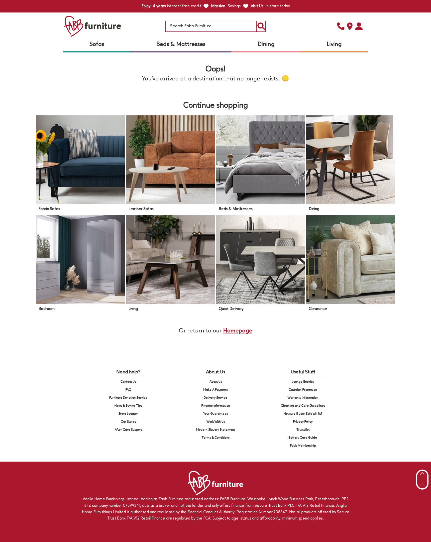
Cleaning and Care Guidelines (303, 405)
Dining (266, 44)
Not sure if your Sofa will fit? (303, 413)
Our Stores (128, 421)
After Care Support (128, 429)
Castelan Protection (303, 389)
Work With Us (216, 421)
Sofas (97, 44)
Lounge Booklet (303, 381)
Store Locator (128, 413)
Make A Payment (215, 389)
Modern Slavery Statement (215, 429)
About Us (216, 381)
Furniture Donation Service (128, 397)
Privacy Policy (303, 421)
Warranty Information (303, 397)
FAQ (128, 389)
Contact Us (128, 381)
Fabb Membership (303, 445)
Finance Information (215, 405)
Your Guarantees (215, 413)
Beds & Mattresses (181, 44)
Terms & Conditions (215, 437)
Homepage (237, 331)
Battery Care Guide (303, 437)
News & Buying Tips (128, 405)
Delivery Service (215, 397)
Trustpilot (303, 429)
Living (334, 44)
